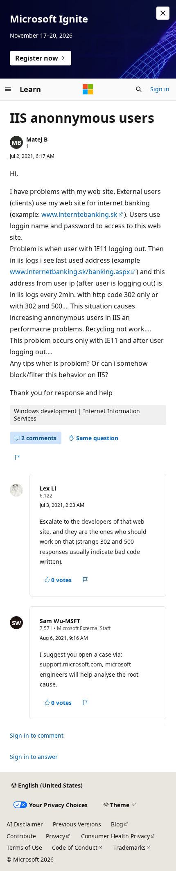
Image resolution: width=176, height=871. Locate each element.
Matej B (36, 139)
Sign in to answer (34, 757)
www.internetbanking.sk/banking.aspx (70, 271)
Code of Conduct (74, 847)
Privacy (55, 836)
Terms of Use (24, 847)
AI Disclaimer (25, 824)
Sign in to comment (36, 735)
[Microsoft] (88, 89)
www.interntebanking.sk (79, 214)
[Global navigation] (8, 89)
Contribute (21, 836)
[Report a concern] (17, 457)
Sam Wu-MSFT (60, 621)
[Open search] (139, 89)
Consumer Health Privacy (115, 836)
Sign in (159, 89)
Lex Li (48, 488)
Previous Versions (77, 824)
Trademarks (129, 847)
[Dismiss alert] (162, 13)
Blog (117, 824)
